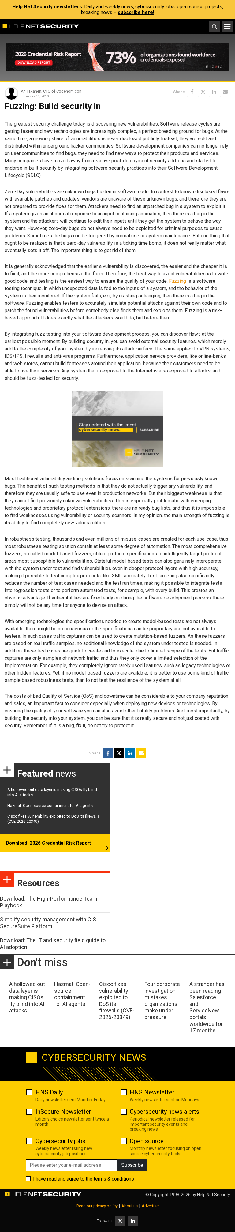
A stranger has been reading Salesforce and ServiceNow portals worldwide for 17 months (207, 1007)
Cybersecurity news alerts (164, 1111)
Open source (147, 1141)
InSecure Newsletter (63, 1111)
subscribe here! (136, 12)
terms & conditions (114, 1179)
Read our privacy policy (97, 1206)
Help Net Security (213, 1194)
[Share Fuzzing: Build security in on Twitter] (203, 92)
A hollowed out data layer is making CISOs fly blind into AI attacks (27, 997)
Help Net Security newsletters (47, 6)
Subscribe (132, 1165)
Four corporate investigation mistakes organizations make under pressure (162, 1000)
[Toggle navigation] (227, 26)
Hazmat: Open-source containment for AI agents (50, 805)
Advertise (150, 1206)
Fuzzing (177, 281)
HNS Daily (49, 1092)
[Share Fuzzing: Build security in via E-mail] (225, 92)
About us (129, 1206)
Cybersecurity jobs (60, 1141)
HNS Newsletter (152, 1092)
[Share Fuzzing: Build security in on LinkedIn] (214, 92)
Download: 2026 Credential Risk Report (48, 843)
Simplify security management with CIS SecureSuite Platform (48, 922)
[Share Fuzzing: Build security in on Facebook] (192, 92)
